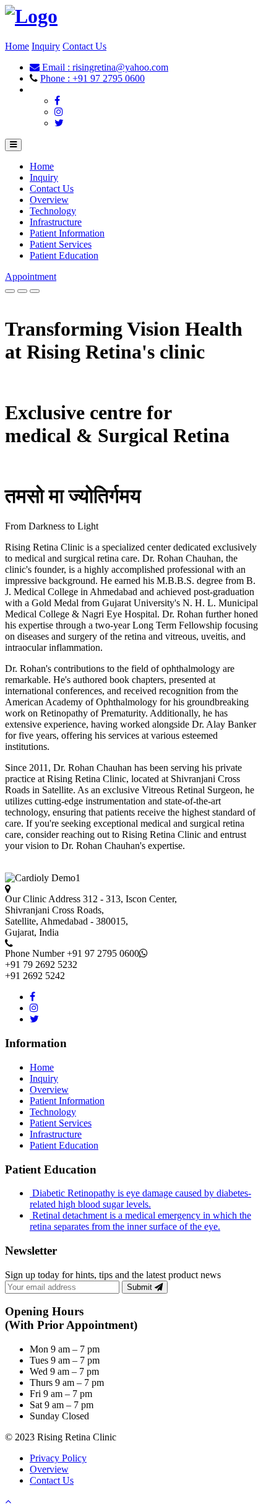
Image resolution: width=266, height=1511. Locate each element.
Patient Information (67, 233)
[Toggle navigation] (13, 144)
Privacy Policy (58, 1458)
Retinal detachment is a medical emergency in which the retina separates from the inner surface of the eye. (140, 1221)
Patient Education (64, 255)
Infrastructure (56, 222)
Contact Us (84, 46)
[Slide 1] (10, 291)
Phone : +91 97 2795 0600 (92, 78)
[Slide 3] (35, 291)
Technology (53, 211)
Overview (49, 199)
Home (17, 46)
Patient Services (61, 244)
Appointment (30, 276)
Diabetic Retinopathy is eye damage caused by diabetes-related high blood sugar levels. (140, 1198)
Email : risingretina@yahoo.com (104, 67)
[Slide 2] (22, 291)
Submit (141, 1287)
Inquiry (46, 46)
